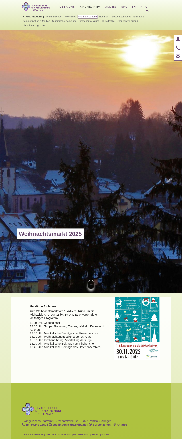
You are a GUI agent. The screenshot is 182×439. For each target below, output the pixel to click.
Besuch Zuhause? (121, 16)
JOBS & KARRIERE (33, 434)
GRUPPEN (128, 6)
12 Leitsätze (108, 21)
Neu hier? (104, 16)
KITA (143, 6)
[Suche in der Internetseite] (147, 10)
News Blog (70, 16)
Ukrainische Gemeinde (64, 21)
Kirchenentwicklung (89, 21)
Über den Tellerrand (127, 21)
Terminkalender (54, 16)
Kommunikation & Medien (36, 21)
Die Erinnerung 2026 (34, 25)
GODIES (110, 6)
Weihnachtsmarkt (87, 16)
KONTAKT (50, 434)
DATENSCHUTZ (81, 434)
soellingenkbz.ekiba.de (69, 424)
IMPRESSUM (64, 434)
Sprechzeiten (101, 424)
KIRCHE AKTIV (90, 6)
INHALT (96, 434)
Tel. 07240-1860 (35, 424)
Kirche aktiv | (34, 16)
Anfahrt (121, 424)
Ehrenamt (138, 16)
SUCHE (105, 434)
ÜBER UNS (67, 6)
